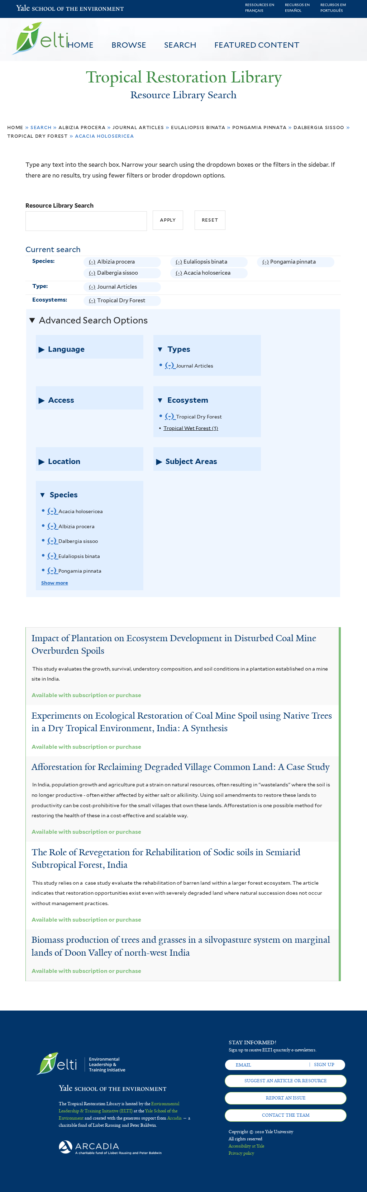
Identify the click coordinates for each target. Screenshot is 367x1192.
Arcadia (174, 1118)
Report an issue (286, 1098)
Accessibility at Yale (246, 1146)
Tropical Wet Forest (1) (190, 428)
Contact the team (286, 1115)
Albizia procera (81, 127)
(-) (93, 263)
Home (80, 45)
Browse (128, 45)
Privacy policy (241, 1153)
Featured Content (257, 45)
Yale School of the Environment (34, 8)
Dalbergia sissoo (319, 127)
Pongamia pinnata (259, 127)
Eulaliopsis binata (198, 127)
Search (180, 45)
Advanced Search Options (93, 320)
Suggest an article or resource (285, 1081)
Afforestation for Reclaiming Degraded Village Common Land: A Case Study (181, 767)
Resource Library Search (59, 205)
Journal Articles (138, 127)
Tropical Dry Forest (37, 135)
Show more (54, 583)
